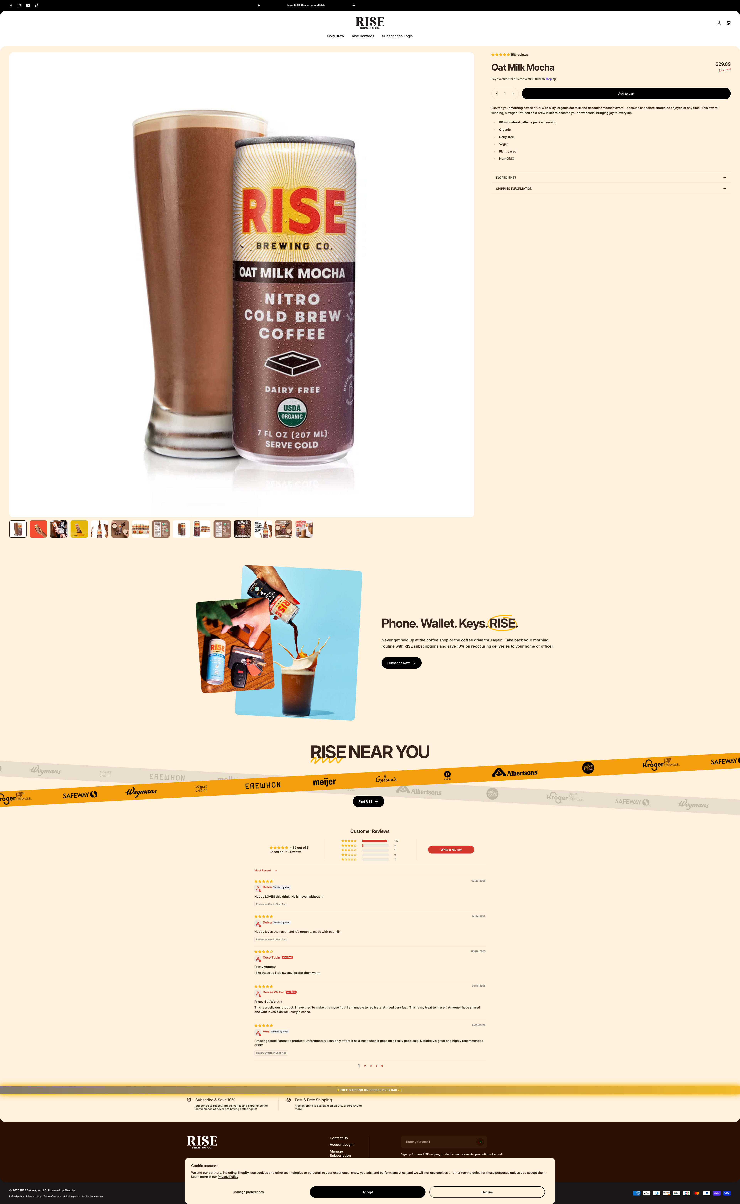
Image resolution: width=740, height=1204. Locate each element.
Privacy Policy (228, 1177)
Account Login (342, 1144)
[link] (402, 663)
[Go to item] (18, 529)
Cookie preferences (92, 1196)
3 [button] (371, 1066)
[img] (263, 881)
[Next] (354, 5)
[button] (501, 54)
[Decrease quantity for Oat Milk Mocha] (496, 93)
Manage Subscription (340, 1153)
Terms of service (52, 1196)
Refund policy (16, 1196)
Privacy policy (33, 1196)
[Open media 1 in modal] (241, 284)
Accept (368, 1192)
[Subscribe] (480, 1142)
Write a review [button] (451, 850)
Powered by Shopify (61, 1190)
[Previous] (259, 5)
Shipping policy (71, 1196)
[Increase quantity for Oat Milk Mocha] (514, 93)
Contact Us (339, 1138)
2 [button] (365, 1066)
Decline (487, 1192)
